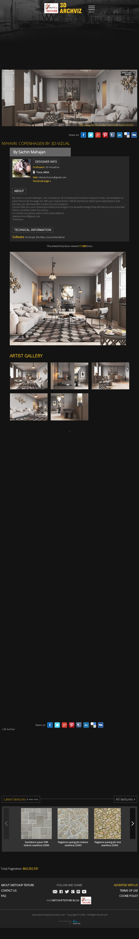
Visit (63, 900)
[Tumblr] (112, 135)
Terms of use (129, 890)
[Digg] (134, 135)
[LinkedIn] (119, 135)
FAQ (3, 896)
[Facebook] (83, 135)
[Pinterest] (105, 135)
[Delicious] (127, 135)
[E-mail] (55, 892)
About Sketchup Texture (17, 885)
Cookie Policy (128, 896)
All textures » (125, 799)
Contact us (9, 890)
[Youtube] (84, 892)
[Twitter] (90, 135)
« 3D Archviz (8, 729)
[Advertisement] (69, 40)
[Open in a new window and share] (128, 74)
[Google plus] (98, 135)
